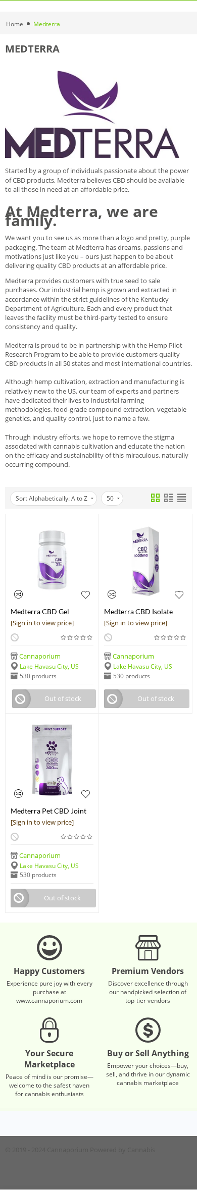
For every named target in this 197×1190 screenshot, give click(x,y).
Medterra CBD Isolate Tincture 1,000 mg (138, 611)
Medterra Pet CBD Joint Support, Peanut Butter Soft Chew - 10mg (48, 810)
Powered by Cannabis (122, 1149)
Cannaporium (40, 656)
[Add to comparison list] (18, 594)
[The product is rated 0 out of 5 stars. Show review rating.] (77, 637)
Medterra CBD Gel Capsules (40, 611)
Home (14, 24)
